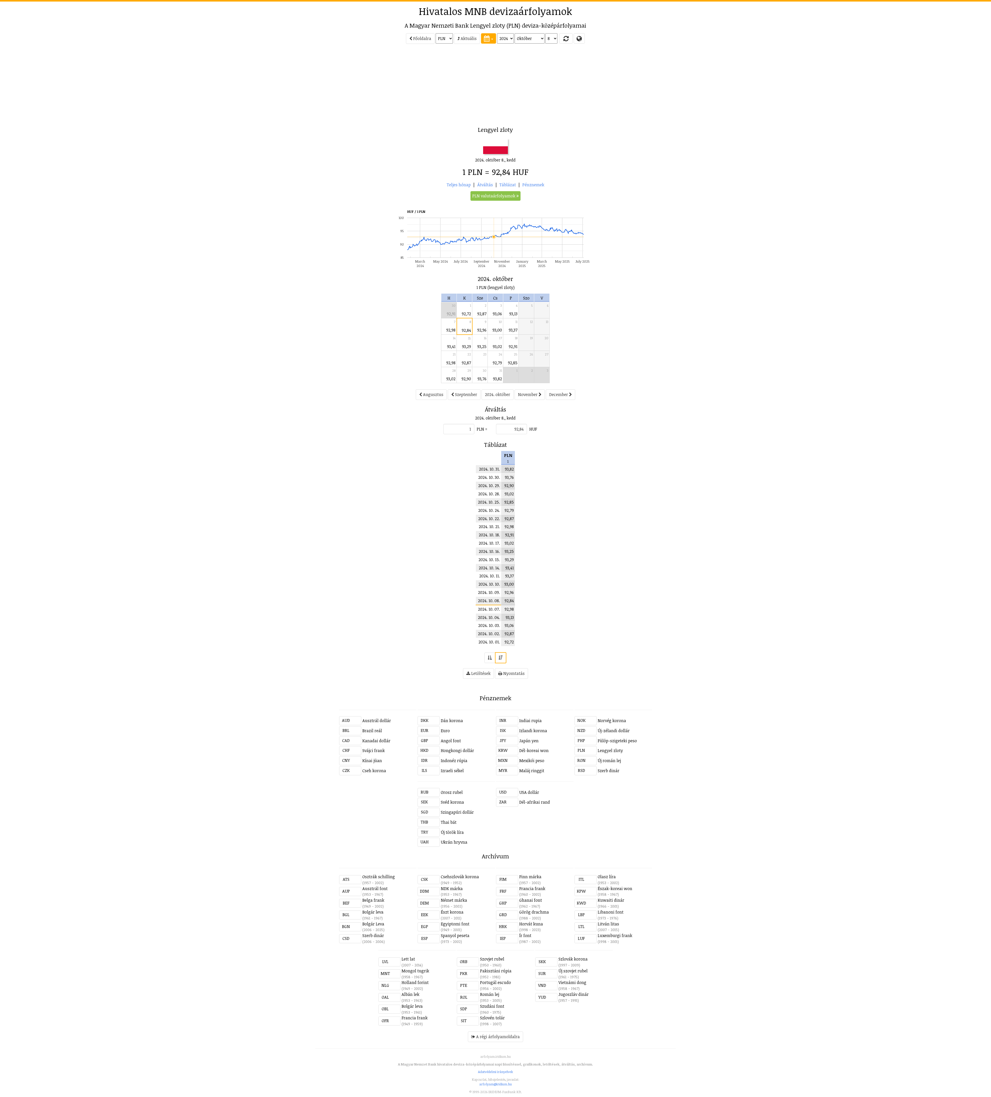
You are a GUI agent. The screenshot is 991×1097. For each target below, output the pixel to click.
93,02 (497, 346)
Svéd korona (452, 802)
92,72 (466, 314)
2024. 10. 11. (489, 576)
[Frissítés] (566, 38)
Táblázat (507, 185)
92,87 (481, 314)
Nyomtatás (513, 673)
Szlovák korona (573, 959)
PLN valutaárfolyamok (494, 196)
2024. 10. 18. (489, 535)
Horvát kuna (531, 924)
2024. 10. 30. (489, 477)
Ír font (525, 935)
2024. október (497, 394)
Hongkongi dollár (457, 750)
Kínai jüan (372, 760)
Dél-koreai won (534, 750)
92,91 (451, 314)
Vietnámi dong (572, 982)
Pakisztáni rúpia (496, 971)
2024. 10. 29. (489, 485)
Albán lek (410, 994)
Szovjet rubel (492, 959)
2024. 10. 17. (489, 543)
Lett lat (408, 959)
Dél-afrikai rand (534, 802)
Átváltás (485, 185)
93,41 (451, 346)
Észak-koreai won (615, 888)
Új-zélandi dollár (614, 730)
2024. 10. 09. (489, 592)
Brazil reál (372, 730)
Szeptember (465, 394)
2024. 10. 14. (489, 568)
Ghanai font (530, 900)
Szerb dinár (608, 770)
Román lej (489, 994)
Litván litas (608, 924)
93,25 (481, 346)
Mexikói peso (531, 760)
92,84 (466, 330)
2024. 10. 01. (489, 642)
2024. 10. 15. (489, 559)
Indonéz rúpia (454, 760)
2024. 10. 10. (489, 584)
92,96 (481, 330)
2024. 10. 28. (489, 494)
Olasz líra (607, 877)
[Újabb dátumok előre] (500, 657)
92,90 (466, 379)
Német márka (454, 900)
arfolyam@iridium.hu (495, 1084)
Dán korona (452, 720)
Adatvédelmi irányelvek (495, 1071)
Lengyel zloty (610, 750)
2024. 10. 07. (489, 609)
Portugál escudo (495, 982)
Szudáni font (492, 1006)
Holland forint (415, 982)
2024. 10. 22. (489, 518)
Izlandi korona (533, 730)
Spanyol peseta (455, 935)
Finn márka (530, 877)
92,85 (512, 363)
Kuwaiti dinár (611, 900)
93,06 (497, 314)
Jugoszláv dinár (573, 994)
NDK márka (452, 888)
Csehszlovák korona (460, 877)
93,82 (497, 379)
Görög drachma (534, 912)
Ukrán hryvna (454, 842)
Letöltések (480, 673)
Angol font (451, 741)
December (559, 394)
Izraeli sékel (452, 770)
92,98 (450, 330)
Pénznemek (533, 185)
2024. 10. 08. (489, 600)
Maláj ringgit (531, 770)
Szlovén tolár (492, 1018)
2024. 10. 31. (489, 469)
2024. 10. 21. (489, 526)
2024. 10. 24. (489, 510)
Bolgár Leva (373, 924)
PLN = (482, 429)
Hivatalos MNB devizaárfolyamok (495, 11)
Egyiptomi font (455, 924)
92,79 (497, 363)
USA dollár (529, 792)
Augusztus (432, 394)
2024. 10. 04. (489, 617)
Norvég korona (612, 720)
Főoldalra (421, 38)
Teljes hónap (459, 185)
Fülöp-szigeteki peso (617, 741)
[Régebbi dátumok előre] (489, 657)
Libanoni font (611, 912)
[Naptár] (488, 38)
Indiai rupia (530, 720)
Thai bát (449, 822)
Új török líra (452, 832)
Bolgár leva (372, 912)
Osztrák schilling (378, 877)
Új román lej (609, 760)
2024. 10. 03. (489, 625)
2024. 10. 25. (489, 502)
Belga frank (373, 900)
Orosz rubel (452, 792)
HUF (533, 429)
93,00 (497, 330)
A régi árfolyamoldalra (497, 1036)
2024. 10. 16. (489, 551)
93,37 (513, 330)
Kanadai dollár (376, 741)
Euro (445, 730)
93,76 (481, 379)
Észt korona (452, 912)
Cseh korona (374, 770)
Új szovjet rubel (573, 971)
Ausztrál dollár (376, 720)
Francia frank (532, 888)
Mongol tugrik (415, 971)
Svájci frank (373, 750)
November (528, 394)
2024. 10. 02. (489, 633)
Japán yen (529, 741)
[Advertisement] (294, 86)
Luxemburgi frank (615, 935)
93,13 (513, 314)
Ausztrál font (375, 888)
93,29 (466, 346)
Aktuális (468, 38)
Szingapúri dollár (457, 812)
